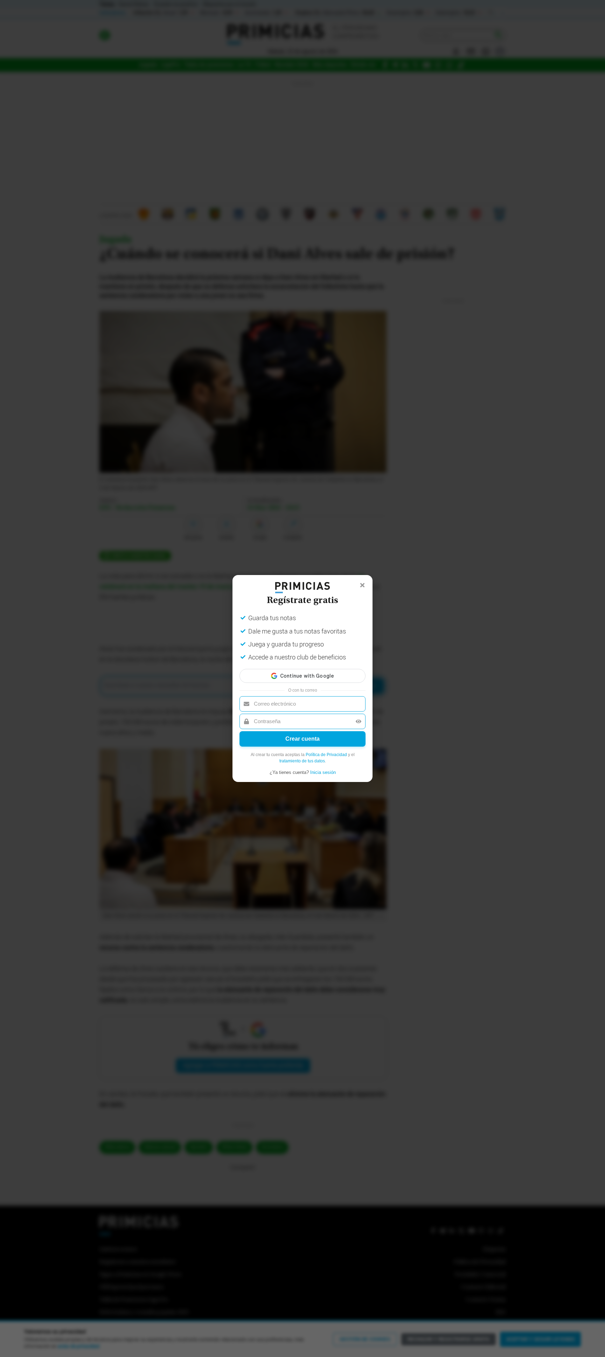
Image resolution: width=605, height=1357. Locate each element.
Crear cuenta (302, 739)
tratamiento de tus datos (302, 761)
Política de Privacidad (326, 754)
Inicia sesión (323, 772)
